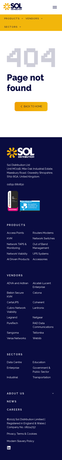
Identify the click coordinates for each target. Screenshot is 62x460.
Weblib (37, 338)
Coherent (38, 302)
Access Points (15, 232)
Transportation (42, 377)
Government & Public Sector (41, 369)
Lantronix (38, 307)
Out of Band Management (41, 246)
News (12, 401)
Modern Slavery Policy (20, 441)
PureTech (12, 323)
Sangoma (13, 332)
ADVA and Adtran (17, 283)
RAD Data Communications (43, 325)
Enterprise (13, 367)
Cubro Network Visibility (16, 309)
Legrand (12, 317)
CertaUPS (13, 302)
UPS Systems (40, 253)
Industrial (12, 377)
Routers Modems (43, 232)
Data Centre (14, 362)
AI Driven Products (18, 259)
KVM (9, 238)
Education (39, 362)
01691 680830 (15, 184)
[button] (22, 18)
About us (15, 393)
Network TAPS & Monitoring (17, 246)
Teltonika (38, 332)
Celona (37, 292)
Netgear (38, 317)
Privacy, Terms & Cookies (22, 433)
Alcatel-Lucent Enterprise (42, 285)
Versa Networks (16, 338)
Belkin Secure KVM (15, 294)
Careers (14, 409)
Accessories (40, 259)
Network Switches (44, 238)
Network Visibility (17, 253)
